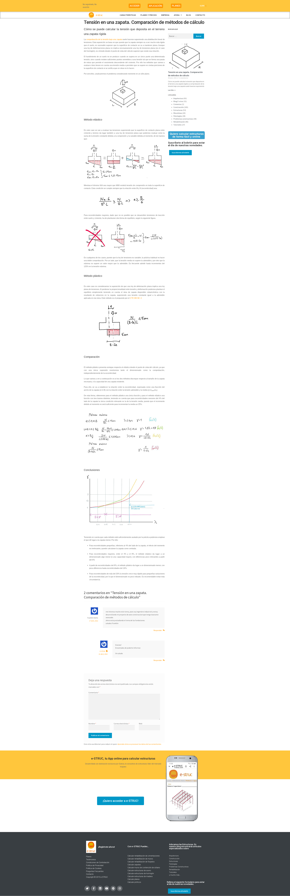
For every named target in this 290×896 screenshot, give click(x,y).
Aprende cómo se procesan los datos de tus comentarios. (139, 744)
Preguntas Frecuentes (95, 871)
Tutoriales (177, 125)
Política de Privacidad (94, 865)
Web (140, 723)
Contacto (90, 874)
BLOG (188, 15)
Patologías (177, 116)
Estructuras (177, 110)
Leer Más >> (172, 90)
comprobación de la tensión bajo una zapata (104, 39)
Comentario (93, 692)
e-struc (102, 651)
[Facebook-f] (93, 888)
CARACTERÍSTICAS (128, 15)
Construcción (178, 107)
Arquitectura (178, 98)
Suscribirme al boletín (180, 152)
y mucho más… (175, 875)
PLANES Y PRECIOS (148, 15)
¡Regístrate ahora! (106, 847)
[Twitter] (87, 888)
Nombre (92, 723)
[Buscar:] (180, 36)
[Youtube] (106, 888)
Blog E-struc (178, 101)
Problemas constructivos (183, 119)
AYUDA (177, 15)
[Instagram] (119, 888)
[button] (134, 6)
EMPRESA (165, 15)
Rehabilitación (179, 122)
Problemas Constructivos (178, 867)
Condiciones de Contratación (97, 862)
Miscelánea (177, 113)
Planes (88, 857)
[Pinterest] (113, 888)
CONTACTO (200, 15)
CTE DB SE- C (136, 298)
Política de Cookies (94, 868)
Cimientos (177, 104)
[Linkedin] (100, 888)
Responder (157, 630)
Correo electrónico (121, 723)
